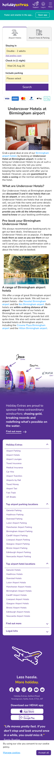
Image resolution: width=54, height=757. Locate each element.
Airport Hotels (13, 455)
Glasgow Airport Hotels (17, 603)
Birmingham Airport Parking (19, 531)
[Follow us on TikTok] (30, 689)
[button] (27, 66)
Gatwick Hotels (13, 570)
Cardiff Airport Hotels (16, 595)
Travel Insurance (13, 463)
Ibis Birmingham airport (31, 304)
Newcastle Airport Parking (18, 556)
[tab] (15, 34)
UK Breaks (11, 496)
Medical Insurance (14, 467)
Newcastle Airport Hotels (18, 616)
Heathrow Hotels (14, 574)
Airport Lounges (14, 459)
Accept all (43, 752)
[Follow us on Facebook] (11, 689)
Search (27, 87)
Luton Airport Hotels (16, 582)
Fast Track (11, 492)
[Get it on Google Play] (27, 717)
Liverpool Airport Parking (18, 539)
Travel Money (12, 484)
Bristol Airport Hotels (16, 607)
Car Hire (10, 471)
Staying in (11, 45)
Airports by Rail (13, 480)
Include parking (14, 73)
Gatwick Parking (13, 510)
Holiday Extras (15, 3)
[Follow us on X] (17, 689)
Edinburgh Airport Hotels (18, 611)
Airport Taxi (11, 488)
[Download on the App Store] (27, 711)
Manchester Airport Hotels (18, 586)
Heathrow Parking (14, 514)
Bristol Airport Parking (16, 548)
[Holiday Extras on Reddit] (42, 689)
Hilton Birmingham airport (33, 328)
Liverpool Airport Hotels (17, 599)
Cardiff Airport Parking (16, 535)
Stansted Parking (14, 518)
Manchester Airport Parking (19, 527)
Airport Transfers (14, 476)
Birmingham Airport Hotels (19, 590)
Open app (42, 15)
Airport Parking (13, 450)
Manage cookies (11, 752)
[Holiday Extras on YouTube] (36, 689)
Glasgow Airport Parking (18, 543)
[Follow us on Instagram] (24, 689)
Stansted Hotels (14, 578)
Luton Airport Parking (16, 523)
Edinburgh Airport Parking (18, 552)
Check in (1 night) (15, 60)
